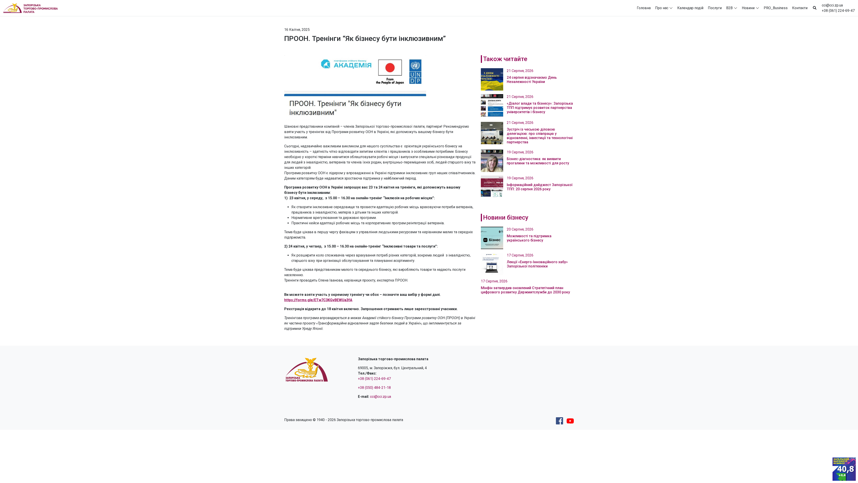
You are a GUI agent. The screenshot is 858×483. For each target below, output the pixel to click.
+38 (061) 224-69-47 (838, 10)
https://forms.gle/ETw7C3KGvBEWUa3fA (318, 300)
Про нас (661, 8)
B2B (729, 8)
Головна (644, 8)
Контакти (800, 8)
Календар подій (690, 8)
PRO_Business (776, 8)
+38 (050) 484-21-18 (374, 388)
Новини (748, 8)
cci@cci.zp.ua (832, 5)
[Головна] (32, 8)
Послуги (715, 8)
